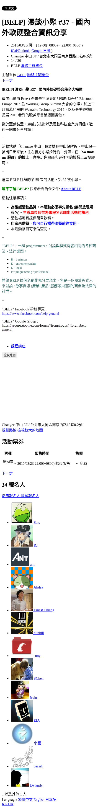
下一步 (7, 80)
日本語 (50, 800)
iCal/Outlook (20, 51)
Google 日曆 (41, 51)
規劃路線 (9, 430)
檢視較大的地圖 (30, 430)
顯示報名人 (11, 496)
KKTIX (7, 804)
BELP (21, 75)
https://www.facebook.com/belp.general (30, 313)
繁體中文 (25, 800)
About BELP (71, 189)
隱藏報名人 (30, 496)
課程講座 (18, 346)
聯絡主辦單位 (32, 66)
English (39, 800)
